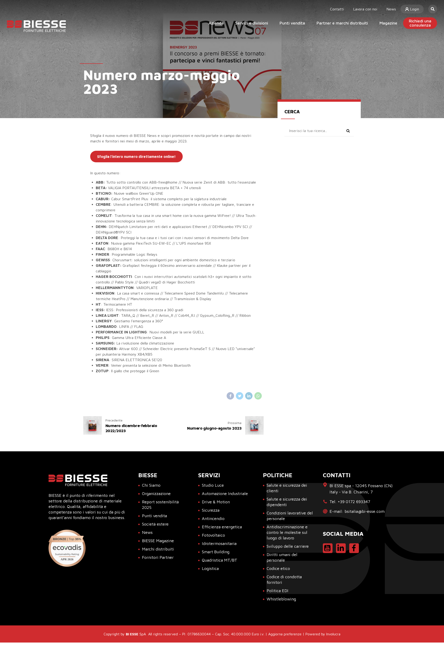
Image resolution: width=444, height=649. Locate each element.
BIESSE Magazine (158, 540)
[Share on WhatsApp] (258, 396)
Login (414, 9)
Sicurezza (210, 510)
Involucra (333, 634)
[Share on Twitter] (239, 396)
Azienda (216, 23)
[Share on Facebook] (230, 396)
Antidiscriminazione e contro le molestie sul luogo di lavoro (287, 532)
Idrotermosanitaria (219, 543)
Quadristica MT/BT (219, 560)
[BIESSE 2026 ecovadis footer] (67, 548)
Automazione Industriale (225, 493)
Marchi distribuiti (158, 549)
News (391, 9)
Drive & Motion (216, 501)
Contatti (337, 9)
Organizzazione (156, 493)
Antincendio (213, 518)
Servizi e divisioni (251, 23)
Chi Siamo (151, 485)
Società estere (155, 524)
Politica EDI (277, 590)
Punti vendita (292, 23)
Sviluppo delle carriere (288, 546)
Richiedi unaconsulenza (420, 23)
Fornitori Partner (158, 557)
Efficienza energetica (222, 526)
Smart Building (215, 551)
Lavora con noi (365, 9)
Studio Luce (213, 485)
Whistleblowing (281, 599)
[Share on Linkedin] (249, 396)
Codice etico (278, 568)
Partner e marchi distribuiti (342, 23)
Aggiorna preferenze (285, 634)
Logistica (210, 568)
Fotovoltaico (213, 535)
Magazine (388, 23)
